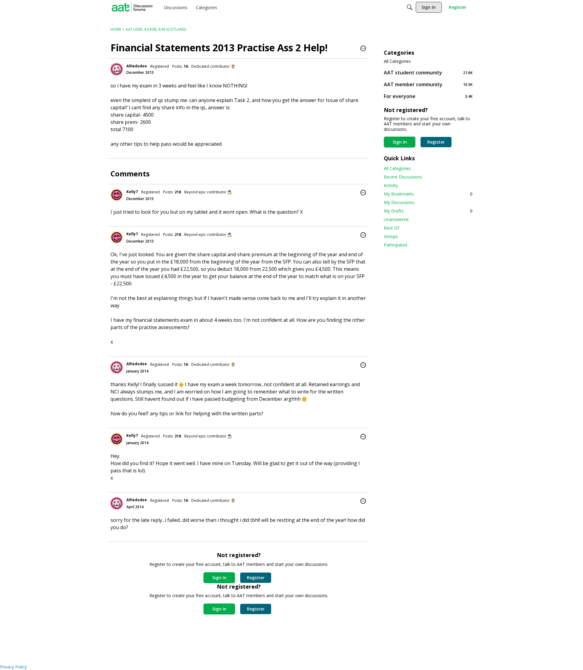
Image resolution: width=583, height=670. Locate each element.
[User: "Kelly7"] (117, 195)
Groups (391, 236)
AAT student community (428, 72)
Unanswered (396, 219)
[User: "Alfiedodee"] (117, 69)
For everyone (428, 96)
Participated (395, 245)
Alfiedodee (136, 66)
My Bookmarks (428, 194)
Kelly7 (132, 191)
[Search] (409, 7)
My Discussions (399, 202)
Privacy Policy (13, 667)
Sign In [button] (219, 577)
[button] (363, 49)
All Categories (397, 61)
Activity (391, 185)
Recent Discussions (403, 177)
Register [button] (255, 577)
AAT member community (428, 84)
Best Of (391, 228)
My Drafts (428, 211)
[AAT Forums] (132, 7)
